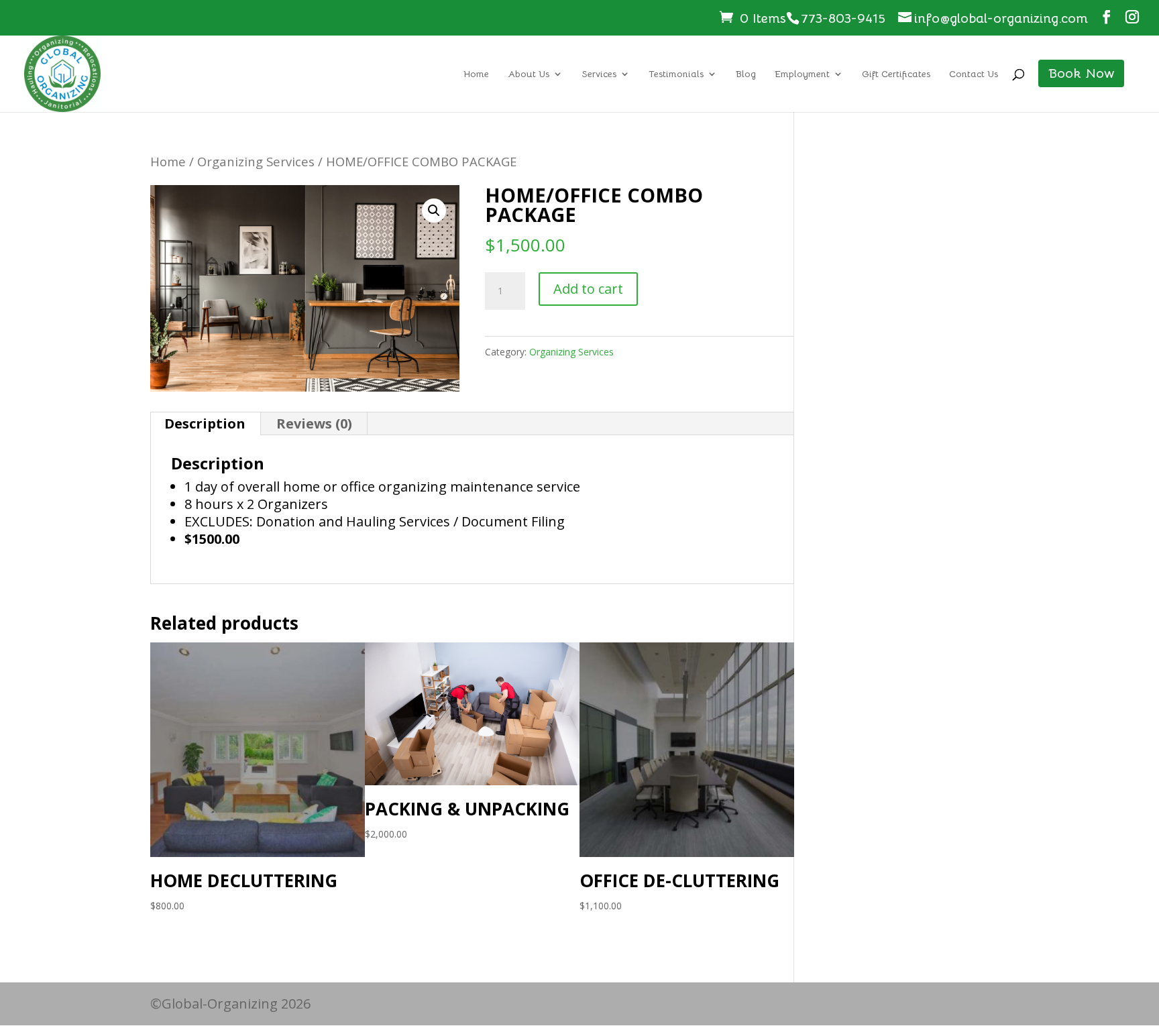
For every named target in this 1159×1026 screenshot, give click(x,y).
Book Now (1081, 73)
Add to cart (588, 289)
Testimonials (676, 74)
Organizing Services (256, 161)
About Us (528, 74)
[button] (434, 210)
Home (476, 74)
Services (599, 74)
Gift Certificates (896, 74)
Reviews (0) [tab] (314, 423)
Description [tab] (204, 423)
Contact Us (973, 74)
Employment (802, 74)
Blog (746, 74)
